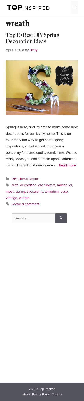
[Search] (61, 218)
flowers (49, 185)
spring (20, 192)
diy (40, 185)
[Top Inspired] (28, 7)
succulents (35, 192)
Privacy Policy (41, 394)
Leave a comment (25, 204)
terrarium (52, 192)
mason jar (64, 185)
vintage (11, 198)
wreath (24, 198)
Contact (57, 394)
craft (15, 185)
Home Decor (28, 179)
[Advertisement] (41, 310)
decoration (28, 185)
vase (64, 192)
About (26, 394)
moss (10, 192)
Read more (67, 165)
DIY (14, 179)
